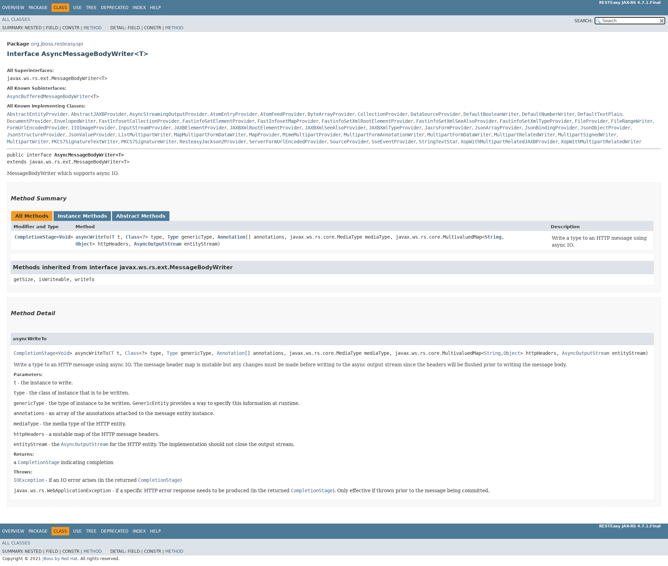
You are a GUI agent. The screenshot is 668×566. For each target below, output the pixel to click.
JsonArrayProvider (498, 127)
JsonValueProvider (92, 134)
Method (93, 27)
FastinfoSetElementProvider (218, 121)
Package (38, 7)
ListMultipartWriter (144, 134)
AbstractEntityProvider (37, 114)
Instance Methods (82, 216)
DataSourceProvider (436, 114)
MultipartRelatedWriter (524, 134)
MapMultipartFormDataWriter (210, 134)
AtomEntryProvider (233, 114)
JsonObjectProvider (605, 127)
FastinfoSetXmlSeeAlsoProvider (456, 121)
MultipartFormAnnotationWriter (384, 134)
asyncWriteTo (92, 237)
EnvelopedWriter (75, 121)
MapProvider (264, 134)
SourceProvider (349, 141)
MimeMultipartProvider (312, 134)
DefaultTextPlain (600, 114)
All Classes (16, 19)
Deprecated (114, 7)
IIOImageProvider (93, 127)
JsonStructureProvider (36, 134)
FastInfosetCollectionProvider (139, 121)
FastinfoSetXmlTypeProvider (536, 121)
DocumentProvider (29, 121)
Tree (91, 7)
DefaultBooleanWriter (491, 114)
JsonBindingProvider (551, 127)
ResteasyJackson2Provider (213, 141)
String (493, 237)
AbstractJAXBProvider (99, 114)
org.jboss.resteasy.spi (57, 44)
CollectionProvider (383, 114)
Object (83, 244)
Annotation (231, 237)
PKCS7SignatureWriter (149, 141)
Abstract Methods (140, 216)
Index (139, 7)
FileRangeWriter (632, 121)
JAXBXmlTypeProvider (395, 127)
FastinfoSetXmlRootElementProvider (367, 121)
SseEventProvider (394, 141)
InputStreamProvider (144, 127)
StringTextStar (438, 141)
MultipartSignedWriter (587, 134)
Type (172, 237)
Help (155, 7)
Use (77, 7)
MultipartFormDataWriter (459, 134)
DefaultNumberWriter (548, 114)
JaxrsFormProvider (448, 127)
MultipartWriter (28, 141)
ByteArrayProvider (331, 114)
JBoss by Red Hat (60, 558)
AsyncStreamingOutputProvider (168, 114)
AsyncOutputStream (157, 244)
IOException (29, 480)
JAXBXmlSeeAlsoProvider (335, 127)
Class (133, 237)
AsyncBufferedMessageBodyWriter (48, 96)
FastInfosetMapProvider (288, 121)
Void (64, 237)
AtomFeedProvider (282, 114)
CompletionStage (35, 237)
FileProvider (591, 121)
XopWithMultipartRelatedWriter (601, 141)
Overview (13, 7)
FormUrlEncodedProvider (37, 127)
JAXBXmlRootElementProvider (266, 127)
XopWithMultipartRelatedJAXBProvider (509, 141)
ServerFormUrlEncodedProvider (288, 141)
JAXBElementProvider (200, 127)
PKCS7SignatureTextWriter (84, 141)
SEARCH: (583, 20)
